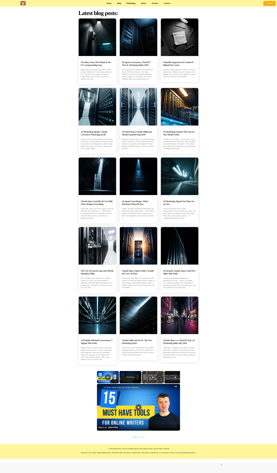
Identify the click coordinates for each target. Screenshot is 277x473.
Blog (119, 3)
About (143, 3)
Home (109, 3)
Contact (167, 3)
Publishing (130, 3)
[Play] (153, 377)
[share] (176, 386)
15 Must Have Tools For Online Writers (121, 387)
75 (143, 437)
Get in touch (269, 3)
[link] (100, 387)
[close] (221, 465)
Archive (155, 3)
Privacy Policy (158, 449)
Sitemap (166, 449)
